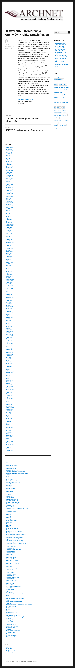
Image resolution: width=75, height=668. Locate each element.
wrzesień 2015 (9, 335)
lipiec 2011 (8, 412)
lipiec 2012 (8, 394)
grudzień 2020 (9, 239)
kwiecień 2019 (9, 270)
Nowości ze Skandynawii (12, 580)
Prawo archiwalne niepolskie (12, 597)
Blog (7, 490)
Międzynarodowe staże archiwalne (14, 539)
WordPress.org (9, 652)
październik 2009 (10, 444)
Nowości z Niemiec (10, 569)
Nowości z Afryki (10, 548)
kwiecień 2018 (9, 288)
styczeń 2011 (9, 421)
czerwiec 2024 (9, 175)
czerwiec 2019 (9, 267)
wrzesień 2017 (9, 299)
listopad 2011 (9, 406)
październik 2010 (10, 426)
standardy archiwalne (58, 120)
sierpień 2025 (9, 153)
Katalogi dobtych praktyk (12, 528)
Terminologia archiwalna (12, 626)
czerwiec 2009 (9, 450)
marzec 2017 (9, 308)
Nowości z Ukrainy (10, 572)
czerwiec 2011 (9, 413)
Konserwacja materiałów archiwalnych (15, 531)
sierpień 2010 (9, 429)
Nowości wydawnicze (11, 546)
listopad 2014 (9, 351)
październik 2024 (10, 169)
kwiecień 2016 (9, 325)
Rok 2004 (8, 614)
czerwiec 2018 (9, 285)
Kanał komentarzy (10, 650)
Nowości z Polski (10, 571)
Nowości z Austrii (10, 554)
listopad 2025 (9, 149)
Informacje (8, 514)
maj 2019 (8, 268)
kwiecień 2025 (9, 160)
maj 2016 (8, 323)
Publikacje (8, 603)
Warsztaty (8, 629)
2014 (7, 461)
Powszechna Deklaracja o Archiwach (14, 594)
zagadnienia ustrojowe (11, 635)
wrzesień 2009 (9, 446)
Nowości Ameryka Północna (12, 545)
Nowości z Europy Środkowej (12, 563)
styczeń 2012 (9, 403)
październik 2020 (10, 242)
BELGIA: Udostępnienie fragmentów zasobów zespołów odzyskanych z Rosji (62, 60)
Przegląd (8, 600)
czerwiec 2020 (9, 248)
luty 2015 (8, 346)
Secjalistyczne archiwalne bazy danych (15, 617)
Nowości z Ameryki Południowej (13, 549)
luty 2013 (8, 383)
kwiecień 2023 (9, 196)
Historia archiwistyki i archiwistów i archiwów (17, 508)
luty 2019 (8, 273)
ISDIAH (8, 526)
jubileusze (65, 94)
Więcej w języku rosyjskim (25, 99)
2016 (7, 464)
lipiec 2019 (8, 265)
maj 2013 (8, 378)
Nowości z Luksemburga (11, 568)
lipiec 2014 (8, 357)
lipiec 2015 (8, 338)
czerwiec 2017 (9, 303)
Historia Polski (9, 510)
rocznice (56, 115)
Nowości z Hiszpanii (10, 566)
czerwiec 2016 (9, 322)
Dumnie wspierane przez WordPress (28, 661)
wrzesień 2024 (9, 170)
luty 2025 (8, 163)
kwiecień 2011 (9, 416)
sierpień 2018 (9, 282)
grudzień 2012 (9, 386)
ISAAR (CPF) (9, 522)
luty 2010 (8, 438)
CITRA (7, 493)
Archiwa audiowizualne (11, 465)
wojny (60, 125)
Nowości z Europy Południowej (13, 562)
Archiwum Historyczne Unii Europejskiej (15, 471)
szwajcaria (67, 120)
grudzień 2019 (9, 257)
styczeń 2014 (9, 366)
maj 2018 (8, 287)
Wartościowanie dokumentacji (13, 630)
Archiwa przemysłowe (11, 468)
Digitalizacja (9, 496)
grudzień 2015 (9, 331)
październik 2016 (10, 316)
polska (63, 107)
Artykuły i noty (9, 479)
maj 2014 (8, 360)
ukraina (61, 123)
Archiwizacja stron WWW (12, 470)
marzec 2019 (9, 271)
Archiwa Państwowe (10, 467)
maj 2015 (8, 342)
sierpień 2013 (9, 374)
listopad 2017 (9, 296)
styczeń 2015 (9, 348)
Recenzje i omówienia (11, 606)
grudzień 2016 (9, 313)
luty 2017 (8, 309)
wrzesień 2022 (9, 207)
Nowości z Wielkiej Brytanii (12, 577)
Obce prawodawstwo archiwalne (13, 586)
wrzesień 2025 (9, 152)
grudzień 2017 (9, 294)
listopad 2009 (9, 442)
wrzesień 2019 (9, 262)
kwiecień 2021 (9, 233)
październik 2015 (10, 334)
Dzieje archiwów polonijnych (13, 502)
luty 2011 (8, 420)
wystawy (64, 125)
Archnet (7, 661)
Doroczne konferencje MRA (12, 499)
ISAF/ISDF (8, 525)
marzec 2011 (9, 418)
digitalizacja (56, 89)
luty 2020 (8, 254)
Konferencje (9, 529)
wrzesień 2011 (9, 409)
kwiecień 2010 (9, 435)
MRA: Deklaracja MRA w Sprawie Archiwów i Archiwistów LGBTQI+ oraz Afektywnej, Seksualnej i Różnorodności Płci (61, 47)
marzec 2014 (9, 363)
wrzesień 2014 (9, 354)
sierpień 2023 (9, 190)
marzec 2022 (9, 216)
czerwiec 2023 (9, 193)
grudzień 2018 (9, 276)
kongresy (63, 97)
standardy (62, 117)
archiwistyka (57, 82)
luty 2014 (8, 364)
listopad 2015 (9, 332)
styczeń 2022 (9, 219)
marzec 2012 (9, 400)
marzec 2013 (9, 381)
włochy (59, 128)
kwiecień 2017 (9, 306)
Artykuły (8, 474)
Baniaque (7, 44)
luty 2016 (8, 328)
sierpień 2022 (9, 209)
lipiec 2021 (8, 228)
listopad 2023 (9, 186)
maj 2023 (8, 195)
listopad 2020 (9, 241)
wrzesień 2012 (9, 390)
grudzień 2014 (9, 349)
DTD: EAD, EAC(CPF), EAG (12, 500)
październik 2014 (10, 352)
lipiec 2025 (8, 155)
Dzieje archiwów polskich (12, 503)
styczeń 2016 (9, 329)
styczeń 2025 (9, 164)
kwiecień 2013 (9, 380)
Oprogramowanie (10, 589)
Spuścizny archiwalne (11, 620)
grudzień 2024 (9, 166)
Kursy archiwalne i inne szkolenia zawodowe (16, 534)
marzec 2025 (9, 161)
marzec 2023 (9, 198)
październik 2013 (10, 371)
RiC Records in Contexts (11, 612)
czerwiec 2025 (9, 157)
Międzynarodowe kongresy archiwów (15, 537)
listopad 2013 (9, 369)
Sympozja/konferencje (11, 623)
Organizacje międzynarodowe (13, 591)
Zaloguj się (8, 647)
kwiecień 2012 (9, 398)
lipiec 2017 (8, 302)
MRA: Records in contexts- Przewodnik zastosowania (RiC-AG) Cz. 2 (62, 64)
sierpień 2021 (9, 227)
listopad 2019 (9, 259)
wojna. (55, 125)
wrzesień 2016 (9, 317)
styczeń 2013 (9, 384)
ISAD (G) (8, 523)
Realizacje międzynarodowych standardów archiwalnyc (19, 604)
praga (64, 110)
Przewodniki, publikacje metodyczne (14, 601)
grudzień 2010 (9, 423)
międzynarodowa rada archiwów (61, 102)
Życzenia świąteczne (60, 43)
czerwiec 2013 (9, 377)
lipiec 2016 (8, 320)
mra (55, 107)
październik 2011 (10, 407)
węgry (55, 128)
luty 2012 (8, 401)
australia (56, 84)
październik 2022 (10, 205)
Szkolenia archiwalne (11, 624)
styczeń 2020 (9, 256)
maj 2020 (8, 250)
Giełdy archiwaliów (10, 506)
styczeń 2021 (9, 238)
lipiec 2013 (8, 375)
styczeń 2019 (9, 274)
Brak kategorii (9, 491)
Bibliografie (8, 485)
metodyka (56, 100)
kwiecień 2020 (9, 251)
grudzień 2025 (9, 147)
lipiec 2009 (8, 449)
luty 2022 (8, 218)
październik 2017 (10, 297)
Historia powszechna (11, 511)
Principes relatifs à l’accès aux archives (15, 598)
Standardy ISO (9, 621)
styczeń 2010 (9, 439)
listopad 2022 (9, 204)
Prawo (7, 595)
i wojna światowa (57, 94)
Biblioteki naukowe (10, 488)
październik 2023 (10, 187)
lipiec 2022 (8, 210)
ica (61, 92)
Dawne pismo (9, 494)
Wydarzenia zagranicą (11, 633)
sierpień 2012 (9, 392)
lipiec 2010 (8, 430)
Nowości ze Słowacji (10, 581)
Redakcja (8, 607)
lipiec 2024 (8, 173)
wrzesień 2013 (9, 372)
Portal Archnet (9, 592)
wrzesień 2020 (9, 244)
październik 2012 (10, 389)
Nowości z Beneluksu (11, 558)
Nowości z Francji (10, 565)
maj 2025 (8, 158)
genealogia (56, 92)
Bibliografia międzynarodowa (13, 482)
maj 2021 (8, 231)
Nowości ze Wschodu (11, 584)
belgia (65, 84)
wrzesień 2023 (9, 189)
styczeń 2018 (9, 293)
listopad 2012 (9, 387)
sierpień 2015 (9, 337)
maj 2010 (8, 433)
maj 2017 (8, 305)
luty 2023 (8, 199)
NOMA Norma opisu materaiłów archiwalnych (16, 542)
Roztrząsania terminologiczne (13, 615)
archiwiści (63, 82)
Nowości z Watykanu (11, 574)
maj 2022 (8, 213)
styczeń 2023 (9, 201)
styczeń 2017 (9, 311)
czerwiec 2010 (9, 432)
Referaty (8, 609)
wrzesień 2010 (9, 427)
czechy (67, 87)
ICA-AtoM (8, 513)
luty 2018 (8, 291)
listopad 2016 (9, 314)
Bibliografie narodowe (11, 487)
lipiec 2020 (8, 247)
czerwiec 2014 (9, 358)
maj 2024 (8, 176)
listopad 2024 (9, 167)
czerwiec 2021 (9, 230)
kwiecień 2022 (9, 215)
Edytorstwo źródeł (10, 505)
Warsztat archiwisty (10, 627)
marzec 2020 (9, 253)
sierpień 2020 (9, 245)
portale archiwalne (58, 110)
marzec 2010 (9, 436)
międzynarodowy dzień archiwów (61, 105)
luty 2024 (8, 181)
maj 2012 (8, 397)
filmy (62, 89)
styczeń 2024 (9, 183)
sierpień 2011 (9, 410)
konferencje (56, 97)
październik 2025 (10, 150)
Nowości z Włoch (10, 578)
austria (60, 84)
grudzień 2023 (9, 184)
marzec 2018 (9, 290)
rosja (60, 115)
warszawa (66, 123)
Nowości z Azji (9, 555)
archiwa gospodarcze (58, 79)
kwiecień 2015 (9, 343)
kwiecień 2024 (9, 178)
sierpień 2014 (9, 355)
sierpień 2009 (9, 447)
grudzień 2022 (9, 202)
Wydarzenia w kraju (10, 632)
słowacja (56, 123)
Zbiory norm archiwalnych (12, 636)
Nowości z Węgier (10, 575)
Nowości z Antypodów (11, 551)
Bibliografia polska (10, 484)
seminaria (65, 115)
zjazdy (64, 128)
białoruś (56, 87)
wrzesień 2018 (9, 280)
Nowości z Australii (10, 552)
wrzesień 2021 (9, 225)
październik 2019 (10, 261)
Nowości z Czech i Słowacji (12, 560)
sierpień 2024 (9, 172)
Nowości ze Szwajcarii (11, 583)
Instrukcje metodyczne (11, 520)
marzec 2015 (9, 345)
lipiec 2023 (8, 192)
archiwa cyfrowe (57, 77)
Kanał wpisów (9, 649)
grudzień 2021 (9, 221)
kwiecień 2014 (9, 361)
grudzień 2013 (9, 368)
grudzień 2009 (9, 441)
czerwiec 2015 (9, 340)
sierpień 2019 (9, 264)
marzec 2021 (9, 235)
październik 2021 (10, 224)
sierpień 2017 (9, 300)
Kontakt (8, 532)
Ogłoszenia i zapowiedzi (11, 588)
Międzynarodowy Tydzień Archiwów (14, 540)
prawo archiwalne (58, 112)
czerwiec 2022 (9, 212)
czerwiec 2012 (9, 395)
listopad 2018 (9, 277)
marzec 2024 (9, 179)
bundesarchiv (62, 87)
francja (65, 89)
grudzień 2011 (9, 404)
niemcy (58, 107)
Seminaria (8, 618)
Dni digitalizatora (10, 497)
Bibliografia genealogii (11, 481)
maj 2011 (8, 415)
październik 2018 (10, 279)
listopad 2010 (9, 424)
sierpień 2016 (9, 319)
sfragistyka (56, 117)
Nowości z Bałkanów (11, 557)
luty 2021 (8, 236)
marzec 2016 (9, 326)
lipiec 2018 (8, 283)
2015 (7, 462)
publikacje (65, 112)
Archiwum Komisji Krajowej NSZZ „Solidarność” (17, 473)
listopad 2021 (9, 222)
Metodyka (8, 536)
